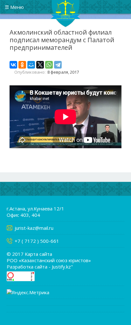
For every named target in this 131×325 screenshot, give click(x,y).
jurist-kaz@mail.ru (34, 228)
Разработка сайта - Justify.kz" (40, 266)
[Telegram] (58, 65)
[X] (40, 65)
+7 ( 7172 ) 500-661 (37, 241)
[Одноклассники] (22, 65)
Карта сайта (38, 254)
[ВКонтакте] (13, 65)
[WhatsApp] (49, 65)
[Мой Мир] (31, 65)
